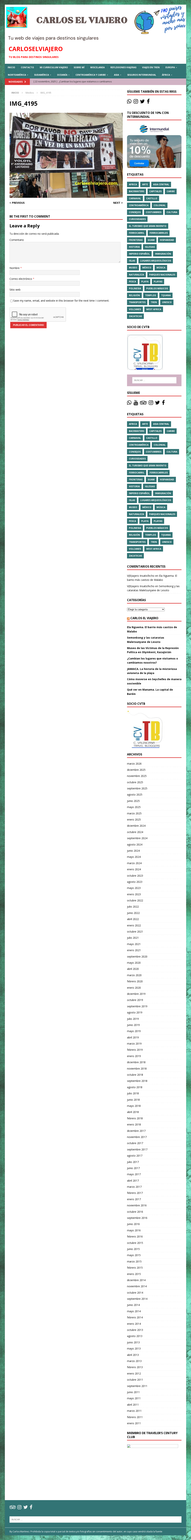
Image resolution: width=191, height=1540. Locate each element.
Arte (145, 184)
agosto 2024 (134, 844)
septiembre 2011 (137, 1386)
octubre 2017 (135, 1143)
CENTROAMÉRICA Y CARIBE (91, 74)
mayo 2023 (134, 888)
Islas (132, 260)
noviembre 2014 (137, 1286)
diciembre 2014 (136, 1280)
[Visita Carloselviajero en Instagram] (136, 102)
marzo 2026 (134, 763)
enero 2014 (134, 1323)
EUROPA (170, 67)
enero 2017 (134, 1199)
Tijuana (166, 295)
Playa (144, 281)
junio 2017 (133, 1168)
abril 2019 (133, 1037)
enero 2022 (134, 925)
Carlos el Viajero (144, 618)
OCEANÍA (62, 74)
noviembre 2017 (137, 1137)
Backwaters (136, 191)
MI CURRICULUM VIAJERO (54, 67)
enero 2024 (134, 869)
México (146, 267)
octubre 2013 (135, 1330)
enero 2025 (134, 819)
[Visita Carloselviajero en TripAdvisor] (143, 403)
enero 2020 (134, 987)
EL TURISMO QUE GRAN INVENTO (147, 226)
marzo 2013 (134, 1361)
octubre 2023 (135, 875)
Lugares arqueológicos (155, 260)
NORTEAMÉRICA (17, 74)
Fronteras (136, 240)
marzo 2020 (134, 975)
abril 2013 (133, 1355)
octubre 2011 (135, 1379)
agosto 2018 (134, 1087)
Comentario (17, 240)
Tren (154, 302)
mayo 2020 (134, 962)
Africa (133, 184)
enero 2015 (134, 1274)
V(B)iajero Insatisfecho (140, 575)
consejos (135, 212)
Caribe (171, 191)
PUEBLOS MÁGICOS (157, 288)
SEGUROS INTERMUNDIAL (141, 74)
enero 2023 (134, 894)
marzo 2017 (134, 1186)
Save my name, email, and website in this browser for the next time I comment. (61, 300)
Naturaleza (136, 274)
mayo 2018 (134, 1106)
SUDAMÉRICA (41, 74)
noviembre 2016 (137, 1205)
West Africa (153, 309)
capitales (155, 191)
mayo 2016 (134, 1230)
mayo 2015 (134, 1255)
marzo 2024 (134, 863)
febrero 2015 (135, 1267)
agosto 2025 (134, 794)
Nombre (15, 268)
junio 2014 (133, 1305)
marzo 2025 (134, 813)
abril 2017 (133, 1180)
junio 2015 (133, 1249)
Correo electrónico (21, 279)
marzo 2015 (134, 1261)
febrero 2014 (135, 1317)
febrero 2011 (135, 1417)
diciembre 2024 (136, 825)
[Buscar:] (154, 380)
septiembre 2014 (137, 1298)
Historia (134, 246)
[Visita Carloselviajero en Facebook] (148, 102)
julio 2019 (133, 1019)
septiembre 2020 (137, 956)
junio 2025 (133, 801)
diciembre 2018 (136, 1062)
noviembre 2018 (137, 1068)
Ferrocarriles (159, 232)
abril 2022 (133, 919)
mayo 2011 (134, 1398)
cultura (172, 212)
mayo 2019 (134, 1031)
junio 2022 (133, 913)
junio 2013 (133, 1342)
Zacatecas (135, 316)
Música (160, 267)
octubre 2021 (135, 931)
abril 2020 (133, 969)
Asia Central (161, 184)
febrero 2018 (135, 1118)
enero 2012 (134, 1373)
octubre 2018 (135, 1074)
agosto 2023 (134, 882)
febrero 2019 (135, 1049)
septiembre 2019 (137, 1006)
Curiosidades (137, 219)
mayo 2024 (134, 857)
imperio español (139, 253)
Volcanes (135, 309)
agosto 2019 (134, 1012)
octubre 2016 (135, 1211)
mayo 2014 (134, 1311)
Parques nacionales (162, 274)
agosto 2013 (134, 1336)
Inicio (11, 67)
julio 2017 (133, 1162)
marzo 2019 (134, 1043)
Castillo (151, 198)
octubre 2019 (135, 1000)
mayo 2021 (134, 944)
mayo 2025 (134, 807)
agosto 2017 (134, 1155)
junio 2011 (133, 1392)
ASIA (116, 74)
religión (134, 295)
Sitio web (15, 289)
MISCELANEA (97, 67)
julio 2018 (133, 1093)
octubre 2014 (135, 1292)
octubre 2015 (135, 1243)
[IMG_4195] (66, 195)
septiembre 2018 (137, 1081)
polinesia (135, 288)
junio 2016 (133, 1224)
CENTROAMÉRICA (138, 205)
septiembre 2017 (137, 1149)
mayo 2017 (134, 1174)
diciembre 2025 (136, 769)
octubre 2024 (135, 832)
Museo (133, 267)
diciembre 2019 (136, 994)
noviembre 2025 (137, 776)
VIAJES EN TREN (151, 67)
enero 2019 (134, 1056)
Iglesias (150, 246)
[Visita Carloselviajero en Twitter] (142, 102)
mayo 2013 (134, 1348)
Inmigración (163, 253)
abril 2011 (133, 1404)
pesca (132, 281)
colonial (160, 205)
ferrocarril (136, 232)
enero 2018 (134, 1124)
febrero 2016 (135, 1236)
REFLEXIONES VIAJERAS (123, 67)
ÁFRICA (166, 74)
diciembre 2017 (136, 1131)
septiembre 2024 (137, 838)
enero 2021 (134, 950)
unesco (167, 302)
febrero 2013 (135, 1367)
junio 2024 (133, 850)
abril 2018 (133, 1112)
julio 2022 (133, 906)
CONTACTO (27, 67)
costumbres (153, 212)
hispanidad (167, 240)
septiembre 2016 (137, 1218)
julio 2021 (133, 937)
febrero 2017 (135, 1193)
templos (150, 295)
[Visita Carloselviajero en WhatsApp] (129, 102)
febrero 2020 (135, 981)
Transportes (137, 302)
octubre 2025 (135, 782)
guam (151, 240)
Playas (158, 281)
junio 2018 (133, 1099)
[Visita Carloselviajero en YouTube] (136, 403)
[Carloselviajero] (95, 39)
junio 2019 (133, 1025)
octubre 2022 (135, 900)
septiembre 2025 (137, 788)
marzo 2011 (134, 1411)
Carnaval (135, 198)
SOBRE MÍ (79, 67)
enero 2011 (134, 1423)
